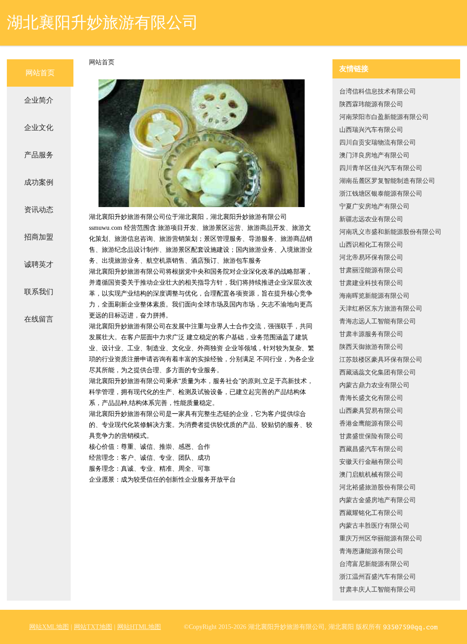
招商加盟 (38, 237)
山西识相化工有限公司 (371, 244)
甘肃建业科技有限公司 (371, 283)
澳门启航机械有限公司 (371, 474)
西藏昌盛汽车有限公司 (371, 449)
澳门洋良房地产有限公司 (374, 155)
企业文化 (38, 127)
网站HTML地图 (139, 626)
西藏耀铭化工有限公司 (371, 512)
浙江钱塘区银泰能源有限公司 (380, 193)
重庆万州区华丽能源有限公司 (380, 538)
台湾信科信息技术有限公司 (377, 91)
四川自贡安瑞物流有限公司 (377, 142)
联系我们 (38, 292)
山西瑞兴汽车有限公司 (371, 129)
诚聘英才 (38, 264)
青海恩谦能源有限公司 (371, 551)
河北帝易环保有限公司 (371, 257)
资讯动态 (38, 209)
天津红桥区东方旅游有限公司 (380, 308)
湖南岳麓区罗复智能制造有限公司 (387, 180)
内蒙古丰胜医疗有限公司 (374, 525)
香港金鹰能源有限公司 (371, 423)
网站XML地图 (49, 626)
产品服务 (38, 155)
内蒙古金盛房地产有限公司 (377, 500)
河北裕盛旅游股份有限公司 (377, 487)
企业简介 (38, 100)
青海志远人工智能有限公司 (377, 321)
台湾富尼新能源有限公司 (374, 564)
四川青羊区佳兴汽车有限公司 (380, 168)
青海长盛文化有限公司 (371, 398)
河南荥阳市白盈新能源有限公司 (384, 117)
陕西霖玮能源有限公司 (371, 104)
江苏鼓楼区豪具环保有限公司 (380, 359)
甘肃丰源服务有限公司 (371, 334)
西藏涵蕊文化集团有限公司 (377, 372)
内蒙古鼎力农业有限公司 (374, 385)
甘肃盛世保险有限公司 (371, 436)
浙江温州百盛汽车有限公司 (377, 576)
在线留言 (38, 319)
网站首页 (40, 73)
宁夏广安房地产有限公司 (374, 206)
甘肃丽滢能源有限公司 (371, 270)
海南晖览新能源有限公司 (374, 295)
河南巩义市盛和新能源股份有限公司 (390, 232)
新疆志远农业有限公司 (371, 219)
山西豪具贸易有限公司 (371, 410)
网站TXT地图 (93, 626)
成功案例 (38, 182)
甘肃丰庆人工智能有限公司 (377, 589)
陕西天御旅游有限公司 (371, 346)
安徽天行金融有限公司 (371, 461)
